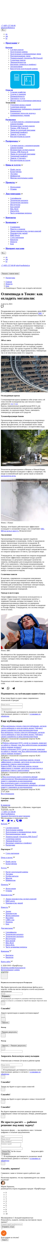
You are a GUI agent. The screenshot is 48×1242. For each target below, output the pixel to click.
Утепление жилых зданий (20, 105)
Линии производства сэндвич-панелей (25, 231)
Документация (13, 193)
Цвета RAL (14, 211)
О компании (15, 227)
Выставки (10, 918)
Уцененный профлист (19, 132)
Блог (12, 244)
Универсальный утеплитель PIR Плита (22, 837)
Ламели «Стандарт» (18, 134)
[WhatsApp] (8, 688)
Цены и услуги (13, 165)
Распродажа (11, 120)
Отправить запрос (8, 1067)
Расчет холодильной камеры (17, 872)
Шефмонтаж (15, 176)
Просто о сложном (17, 229)
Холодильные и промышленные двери (25, 54)
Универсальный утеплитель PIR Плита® (26, 58)
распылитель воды (8, 476)
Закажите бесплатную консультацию (15, 816)
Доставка (14, 174)
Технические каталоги (19, 200)
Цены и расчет (7, 858)
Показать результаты (9, 1032)
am (7, 36)
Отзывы (13, 189)
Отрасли (9, 90)
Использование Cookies (10, 970)
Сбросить (5, 1022)
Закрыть (5, 1240)
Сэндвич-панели (17, 50)
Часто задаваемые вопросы (21, 213)
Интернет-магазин (15, 248)
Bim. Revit (14, 209)
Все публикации (7, 794)
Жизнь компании (12, 916)
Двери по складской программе (22, 130)
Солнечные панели (18, 60)
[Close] (4, 976)
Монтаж (9, 878)
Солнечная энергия (18, 107)
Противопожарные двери (20, 56)
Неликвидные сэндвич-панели (22, 126)
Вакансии (14, 240)
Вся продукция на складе (20, 136)
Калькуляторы (16, 172)
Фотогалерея (15, 187)
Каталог (9, 47)
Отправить (5, 1154)
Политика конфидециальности (13, 968)
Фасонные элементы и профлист (23, 64)
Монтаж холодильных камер (21, 178)
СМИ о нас (10, 920)
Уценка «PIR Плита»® (19, 128)
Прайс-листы (15, 169)
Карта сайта (6, 962)
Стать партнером (17, 237)
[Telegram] (13, 688)
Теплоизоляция (16, 67)
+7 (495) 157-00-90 (8, 26)
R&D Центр (15, 235)
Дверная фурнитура (18, 62)
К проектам (5, 805)
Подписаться (6, 709)
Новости (13, 242)
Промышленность (17, 96)
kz (6, 38)
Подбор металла (12, 876)
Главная (9, 282)
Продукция (12, 43)
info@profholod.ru (8, 28)
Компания (11, 222)
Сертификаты (15, 198)
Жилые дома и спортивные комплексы (25, 101)
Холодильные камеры (19, 52)
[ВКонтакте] (3, 688)
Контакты (11, 217)
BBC (40, 313)
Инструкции (15, 205)
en (6, 34)
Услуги (4, 868)
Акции (8, 911)
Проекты (10, 182)
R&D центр (10, 901)
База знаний (15, 207)
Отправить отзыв (8, 1227)
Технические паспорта (19, 202)
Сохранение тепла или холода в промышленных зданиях (23, 114)
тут (12, 404)
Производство (7, 895)
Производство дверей (18, 233)
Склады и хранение (18, 94)
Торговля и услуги (17, 98)
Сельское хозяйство (18, 92)
